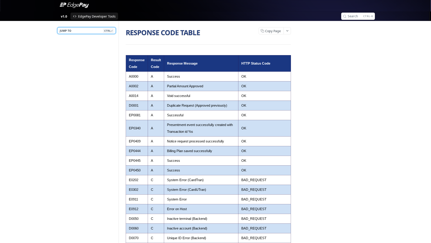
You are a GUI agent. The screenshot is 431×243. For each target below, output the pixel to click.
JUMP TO (86, 31)
